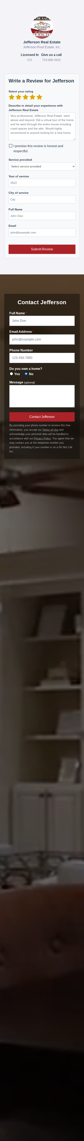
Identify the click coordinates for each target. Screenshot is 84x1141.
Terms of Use (50, 429)
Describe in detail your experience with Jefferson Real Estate (36, 108)
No (31, 374)
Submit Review (42, 249)
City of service (19, 192)
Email (12, 225)
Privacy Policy (42, 438)
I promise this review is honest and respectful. (38, 148)
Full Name (15, 209)
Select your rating (21, 91)
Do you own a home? (25, 368)
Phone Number (21, 350)
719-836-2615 (51, 60)
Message (22, 382)
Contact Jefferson (42, 417)
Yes (17, 374)
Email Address (20, 331)
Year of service (19, 176)
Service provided (20, 159)
